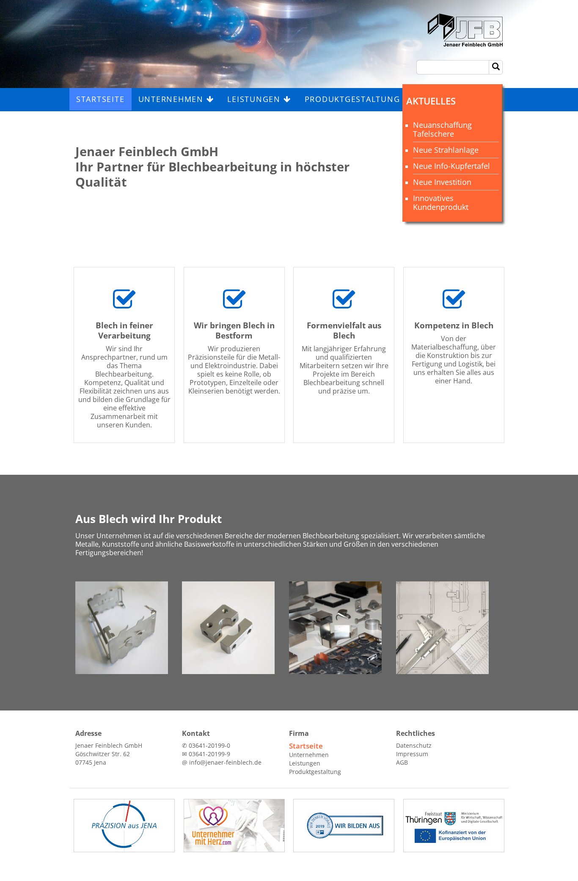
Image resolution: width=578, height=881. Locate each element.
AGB (402, 762)
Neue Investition (442, 182)
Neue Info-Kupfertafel (451, 166)
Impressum (412, 754)
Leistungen (255, 99)
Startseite (100, 99)
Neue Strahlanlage (446, 150)
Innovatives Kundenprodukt (440, 202)
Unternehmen (172, 99)
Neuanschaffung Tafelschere (442, 129)
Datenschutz (414, 745)
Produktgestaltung (354, 99)
